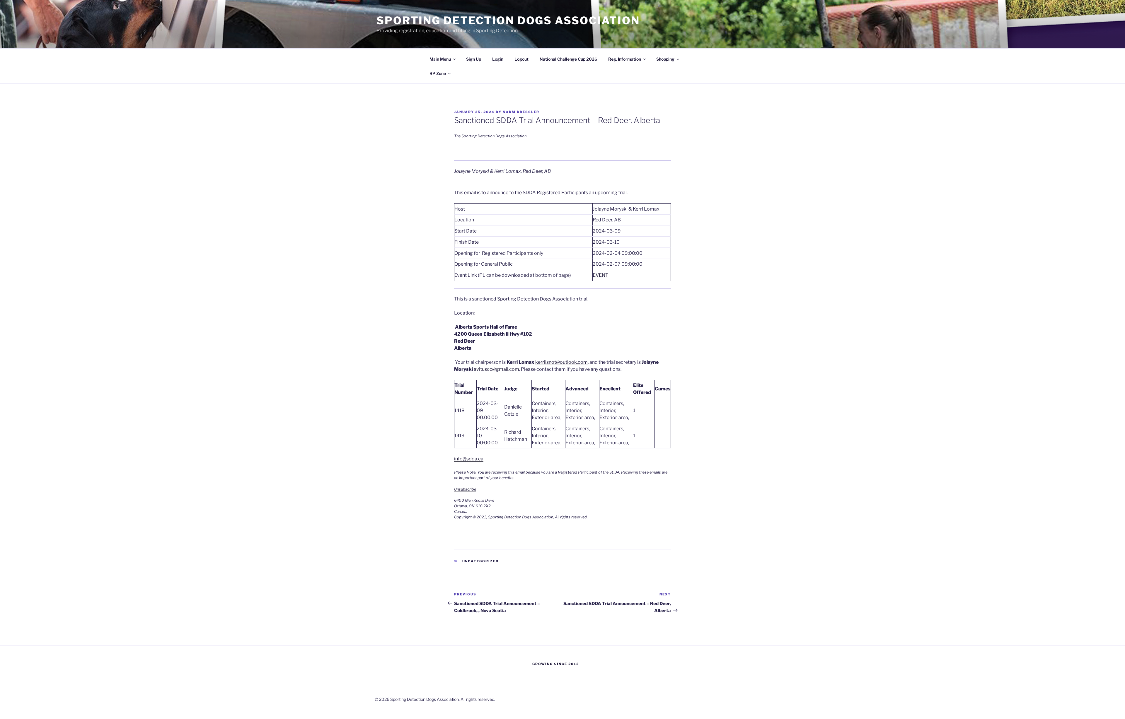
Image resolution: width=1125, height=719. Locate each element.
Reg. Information (624, 59)
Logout (521, 59)
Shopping (665, 59)
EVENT (600, 275)
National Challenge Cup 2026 (568, 59)
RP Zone (437, 73)
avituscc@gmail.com (496, 369)
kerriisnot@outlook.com (561, 362)
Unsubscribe (465, 489)
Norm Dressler (521, 112)
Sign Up (473, 59)
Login (497, 59)
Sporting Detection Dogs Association (508, 20)
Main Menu (440, 59)
